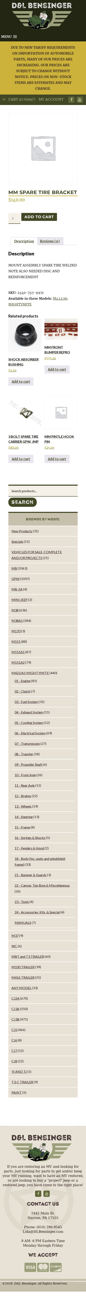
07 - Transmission (27, 743)
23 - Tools (22, 902)
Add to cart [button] (21, 381)
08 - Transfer (24, 754)
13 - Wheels (23, 806)
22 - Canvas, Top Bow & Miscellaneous (42, 885)
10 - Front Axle (25, 775)
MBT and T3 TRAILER (27, 956)
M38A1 (17, 620)
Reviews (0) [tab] (50, 241)
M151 (15, 641)
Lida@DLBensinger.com (43, 1232)
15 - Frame (22, 827)
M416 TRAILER (22, 977)
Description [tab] (24, 241)
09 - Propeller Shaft (28, 764)
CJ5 (14, 1030)
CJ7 (14, 1051)
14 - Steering (24, 817)
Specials (17, 541)
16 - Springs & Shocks (30, 838)
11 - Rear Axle (25, 785)
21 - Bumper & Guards (30, 875)
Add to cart (39, 217)
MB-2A (17, 589)
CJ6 (14, 1040)
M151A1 (18, 652)
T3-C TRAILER (22, 1082)
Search (22, 502)
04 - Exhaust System (29, 712)
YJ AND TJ (19, 1071)
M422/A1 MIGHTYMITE (30, 673)
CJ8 (14, 1061)
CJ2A (15, 998)
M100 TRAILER (22, 967)
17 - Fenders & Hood (29, 848)
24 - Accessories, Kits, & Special (37, 912)
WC (14, 946)
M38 (15, 610)
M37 (15, 935)
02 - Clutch (22, 691)
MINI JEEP (19, 600)
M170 (15, 631)
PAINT (16, 1092)
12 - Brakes (23, 796)
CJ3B (15, 1019)
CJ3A (15, 1009)
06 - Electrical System (30, 733)
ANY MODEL (21, 988)
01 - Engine (22, 681)
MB (14, 568)
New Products (21, 531)
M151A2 (18, 662)
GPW (15, 579)
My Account (49, 99)
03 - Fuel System (26, 702)
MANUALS (23, 923)
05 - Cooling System (29, 723)
